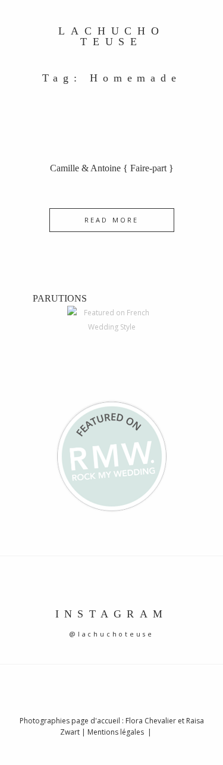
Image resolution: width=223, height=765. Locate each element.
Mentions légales (116, 732)
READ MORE (111, 219)
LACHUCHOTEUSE (111, 36)
